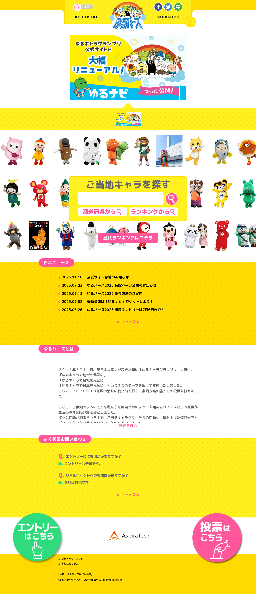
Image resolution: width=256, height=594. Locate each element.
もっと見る (128, 321)
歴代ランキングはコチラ (128, 237)
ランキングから (150, 211)
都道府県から (99, 211)
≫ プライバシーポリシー (72, 558)
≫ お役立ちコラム (68, 563)
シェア (158, 7)
